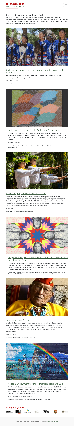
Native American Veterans (18, 319)
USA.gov (55, 421)
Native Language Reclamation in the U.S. (26, 193)
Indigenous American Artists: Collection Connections (34, 130)
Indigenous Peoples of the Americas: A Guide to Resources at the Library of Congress (38, 258)
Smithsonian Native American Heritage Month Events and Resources (34, 71)
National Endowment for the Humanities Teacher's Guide (36, 383)
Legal (49, 421)
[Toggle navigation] (65, 5)
